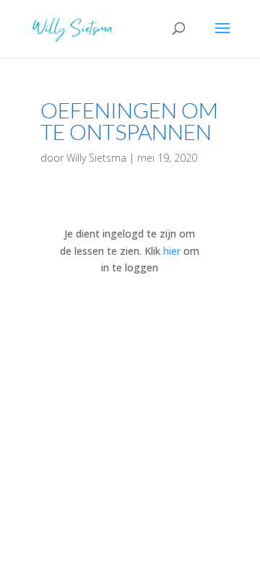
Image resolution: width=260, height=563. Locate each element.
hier (172, 251)
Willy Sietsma (96, 158)
